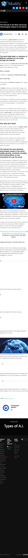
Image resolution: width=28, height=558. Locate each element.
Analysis (15, 233)
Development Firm (20, 231)
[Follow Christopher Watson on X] (11, 410)
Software (10, 233)
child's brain (6, 398)
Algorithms (22, 233)
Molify (1, 231)
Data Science (3, 22)
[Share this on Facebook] (19, 34)
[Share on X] (22, 34)
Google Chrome (17, 116)
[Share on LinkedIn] (26, 34)
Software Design (10, 231)
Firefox (23, 116)
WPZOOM (25, 554)
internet (11, 398)
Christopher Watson (7, 34)
